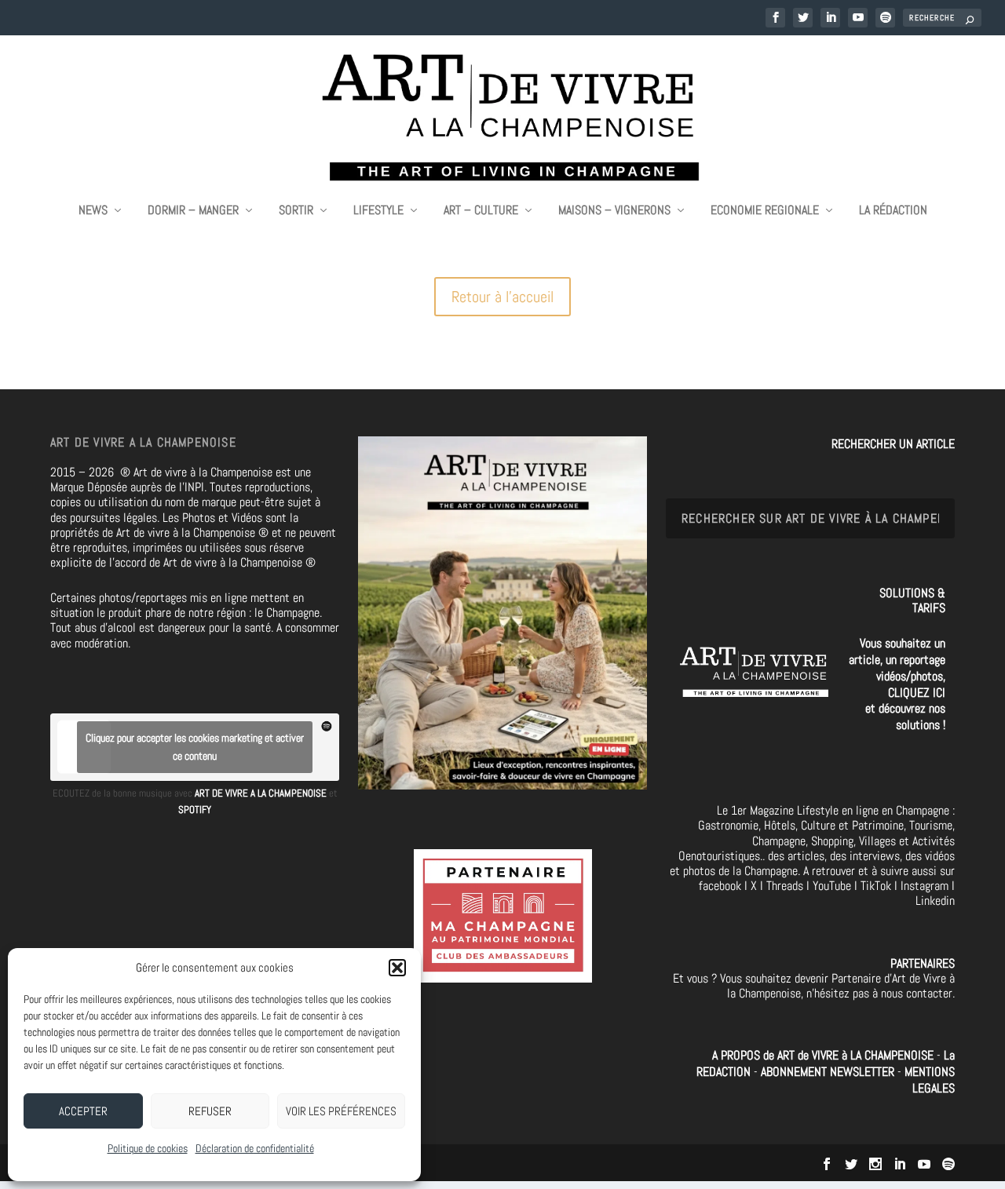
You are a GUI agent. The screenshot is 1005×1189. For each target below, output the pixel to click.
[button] (397, 968)
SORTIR (296, 211)
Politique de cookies (148, 1148)
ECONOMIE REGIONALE (765, 211)
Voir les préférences (341, 1110)
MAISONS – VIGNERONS (614, 211)
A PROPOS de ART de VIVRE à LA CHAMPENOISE (823, 1055)
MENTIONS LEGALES (929, 1079)
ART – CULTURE (481, 211)
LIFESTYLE (378, 211)
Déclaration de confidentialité (255, 1148)
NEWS (93, 211)
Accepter (83, 1110)
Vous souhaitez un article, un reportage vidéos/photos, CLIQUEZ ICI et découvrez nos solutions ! (897, 684)
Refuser (210, 1110)
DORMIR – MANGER (193, 211)
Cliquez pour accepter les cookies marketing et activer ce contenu (195, 747)
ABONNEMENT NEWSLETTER (829, 1071)
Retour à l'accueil (502, 296)
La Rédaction (893, 211)
